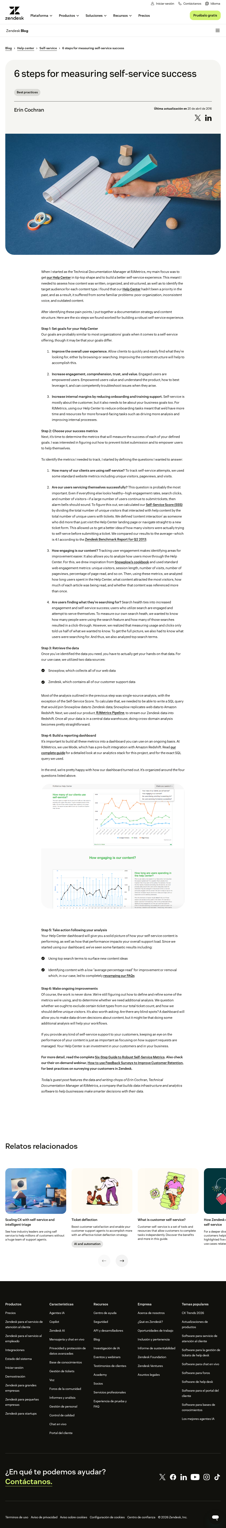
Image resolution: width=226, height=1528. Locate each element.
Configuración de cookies (107, 1517)
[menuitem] (212, 3)
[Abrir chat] (215, 1517)
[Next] (122, 1261)
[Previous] (104, 1261)
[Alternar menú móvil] (217, 30)
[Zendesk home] (16, 13)
